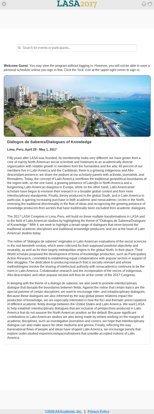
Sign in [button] (150, 4)
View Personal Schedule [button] (144, 4)
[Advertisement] (77, 18)
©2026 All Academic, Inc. (63, 411)
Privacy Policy (98, 411)
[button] (4, 4)
